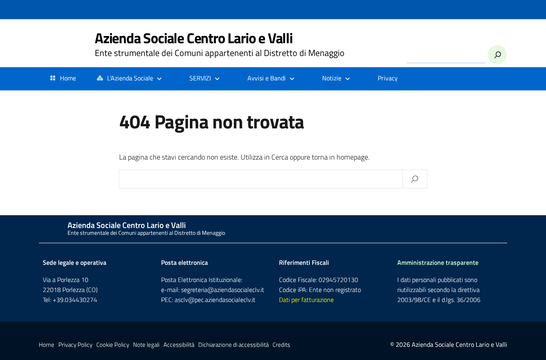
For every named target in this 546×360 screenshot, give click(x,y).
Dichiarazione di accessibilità (233, 344)
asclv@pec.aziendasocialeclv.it (215, 299)
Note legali (146, 344)
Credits (281, 344)
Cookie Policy (112, 344)
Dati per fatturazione (306, 299)
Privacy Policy (75, 344)
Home (68, 78)
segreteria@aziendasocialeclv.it (222, 289)
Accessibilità (178, 344)
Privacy (388, 78)
